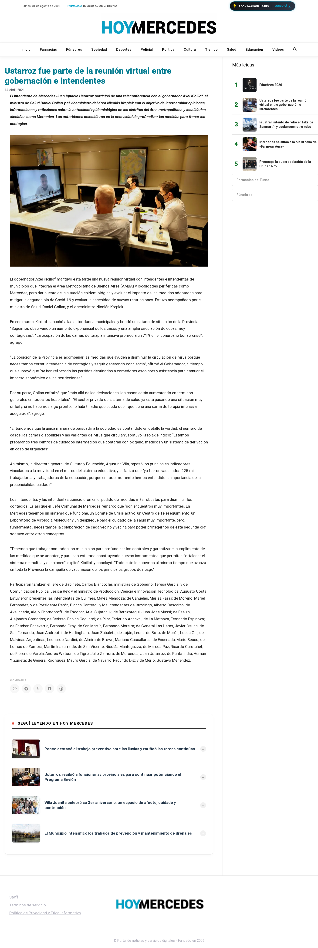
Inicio (25, 49)
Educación (254, 49)
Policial (147, 49)
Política (168, 49)
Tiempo (211, 49)
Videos (278, 49)
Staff (13, 897)
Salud (231, 49)
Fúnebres (74, 49)
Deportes (123, 49)
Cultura (190, 49)
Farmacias (48, 49)
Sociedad (99, 49)
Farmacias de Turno (253, 180)
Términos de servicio (27, 905)
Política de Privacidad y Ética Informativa (45, 913)
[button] (294, 49)
